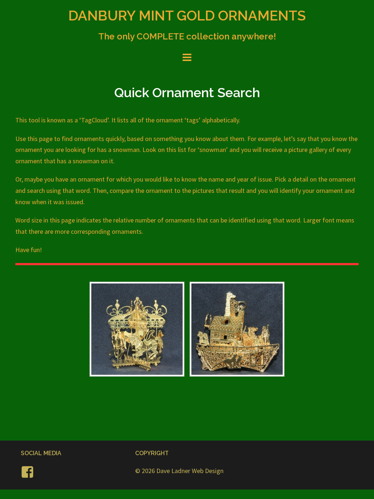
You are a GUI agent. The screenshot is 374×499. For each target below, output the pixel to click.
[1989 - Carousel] (137, 329)
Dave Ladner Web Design (190, 470)
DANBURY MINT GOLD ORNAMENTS (187, 15)
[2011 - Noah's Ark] (237, 329)
